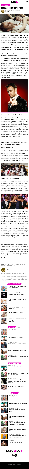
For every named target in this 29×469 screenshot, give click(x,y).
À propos (17, 459)
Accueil (11, 459)
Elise (8, 11)
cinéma (11, 264)
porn (24, 264)
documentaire (18, 264)
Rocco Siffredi (9, 265)
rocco (3, 265)
